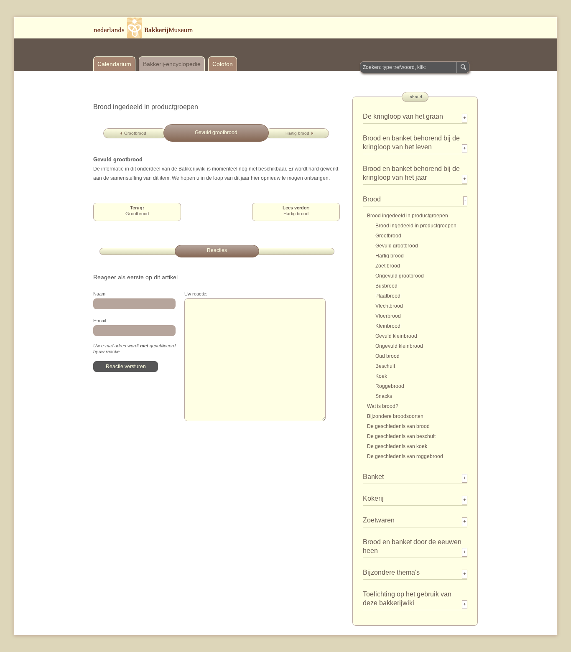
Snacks (383, 396)
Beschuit (385, 366)
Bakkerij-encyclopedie (172, 64)
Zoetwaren (379, 520)
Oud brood (387, 356)
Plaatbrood (387, 296)
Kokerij (373, 498)
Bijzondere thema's (391, 572)
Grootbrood (135, 133)
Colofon (222, 64)
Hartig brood (297, 133)
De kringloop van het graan (403, 116)
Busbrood (386, 286)
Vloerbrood (388, 316)
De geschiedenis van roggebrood (405, 456)
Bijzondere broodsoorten (395, 416)
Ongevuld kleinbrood (399, 346)
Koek (381, 376)
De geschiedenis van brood (398, 426)
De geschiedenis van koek (397, 446)
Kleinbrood (387, 326)
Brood (372, 199)
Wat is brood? (382, 406)
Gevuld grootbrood (396, 246)
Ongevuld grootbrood (399, 276)
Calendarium (114, 64)
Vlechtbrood (389, 306)
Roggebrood (389, 386)
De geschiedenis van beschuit (401, 436)
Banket (373, 476)
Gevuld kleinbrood (396, 336)
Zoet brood (387, 266)
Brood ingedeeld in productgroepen (407, 216)
